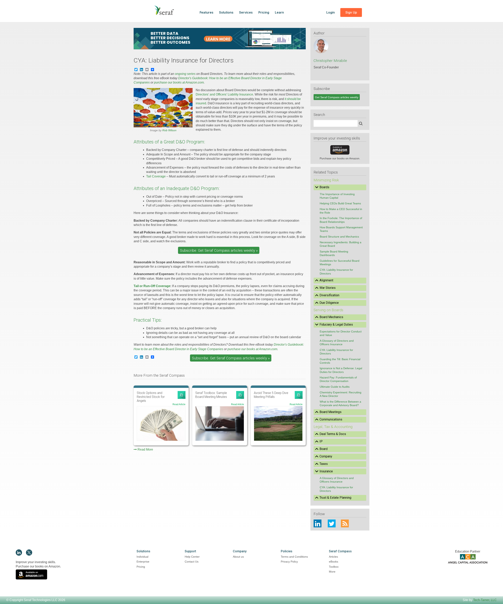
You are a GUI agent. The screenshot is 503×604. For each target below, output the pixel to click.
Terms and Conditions (294, 556)
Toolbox (334, 566)
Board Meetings (330, 412)
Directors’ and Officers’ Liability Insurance (224, 94)
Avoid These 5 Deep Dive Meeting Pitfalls (271, 395)
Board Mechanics (331, 317)
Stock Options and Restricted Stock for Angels (151, 397)
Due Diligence (329, 303)
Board (323, 449)
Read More (145, 449)
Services (246, 12)
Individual (142, 556)
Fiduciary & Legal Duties (336, 324)
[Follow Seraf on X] (29, 554)
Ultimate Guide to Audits (335, 386)
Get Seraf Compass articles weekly (336, 97)
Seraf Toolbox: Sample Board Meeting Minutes (211, 395)
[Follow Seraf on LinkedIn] (19, 554)
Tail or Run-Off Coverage (152, 286)
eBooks (333, 561)
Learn (279, 12)
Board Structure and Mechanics (339, 236)
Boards (324, 187)
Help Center (192, 556)
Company (325, 456)
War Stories (327, 288)
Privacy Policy (289, 561)
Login (331, 12)
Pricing (263, 12)
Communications (330, 419)
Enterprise (143, 561)
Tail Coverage (156, 176)
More (332, 571)
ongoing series (185, 73)
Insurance (326, 471)
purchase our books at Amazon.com (179, 82)
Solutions (226, 12)
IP (321, 441)
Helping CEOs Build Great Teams (340, 203)
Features (206, 12)
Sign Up (351, 12)
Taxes (323, 464)
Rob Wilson (169, 130)
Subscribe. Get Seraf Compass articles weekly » (219, 250)
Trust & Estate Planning (335, 497)
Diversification (329, 295)
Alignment (326, 280)
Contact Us (191, 561)
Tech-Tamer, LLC (485, 600)
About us (238, 556)
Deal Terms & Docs (332, 434)
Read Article (179, 404)
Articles (333, 556)
